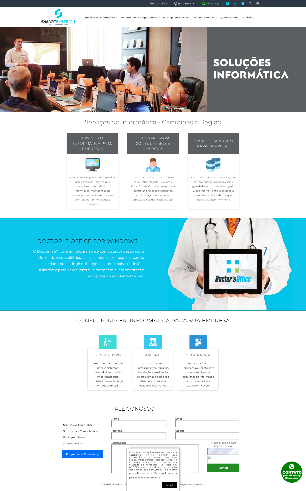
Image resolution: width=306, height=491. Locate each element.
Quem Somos (229, 17)
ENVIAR (223, 468)
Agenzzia (186, 484)
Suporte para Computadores (139, 17)
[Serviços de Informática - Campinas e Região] (58, 24)
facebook (228, 3)
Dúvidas (248, 17)
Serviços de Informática (100, 17)
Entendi (169, 485)
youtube (244, 3)
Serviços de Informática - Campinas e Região (153, 122)
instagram (236, 3)
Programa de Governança (83, 454)
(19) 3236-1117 (186, 3)
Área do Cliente (158, 3)
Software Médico (204, 17)
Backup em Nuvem (175, 17)
